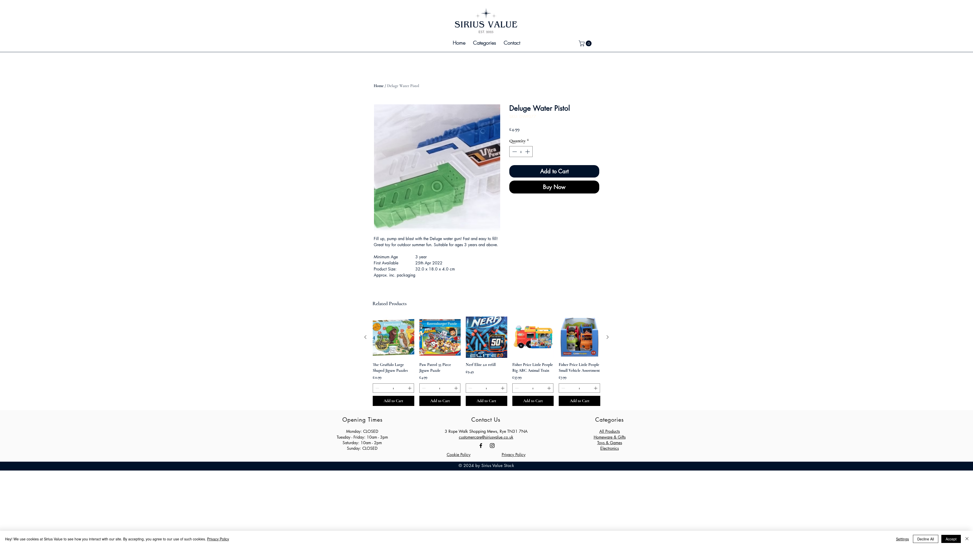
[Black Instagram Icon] (492, 445)
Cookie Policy (459, 454)
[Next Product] (608, 337)
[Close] (967, 539)
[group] (486, 361)
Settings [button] (902, 538)
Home (379, 85)
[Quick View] (393, 337)
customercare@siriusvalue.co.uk (486, 437)
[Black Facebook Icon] (481, 445)
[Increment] (528, 151)
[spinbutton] (521, 151)
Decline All (925, 538)
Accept (951, 538)
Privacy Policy (514, 454)
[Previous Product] (365, 337)
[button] (484, 42)
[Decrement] (514, 151)
